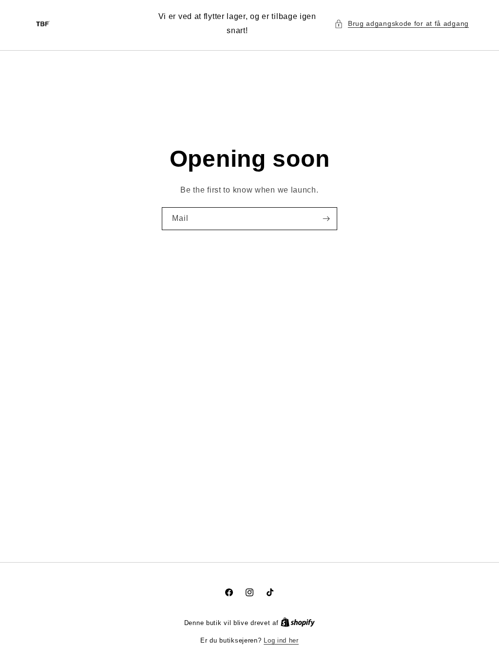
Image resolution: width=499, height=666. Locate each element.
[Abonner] (326, 218)
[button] (401, 24)
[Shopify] (298, 623)
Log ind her (281, 640)
